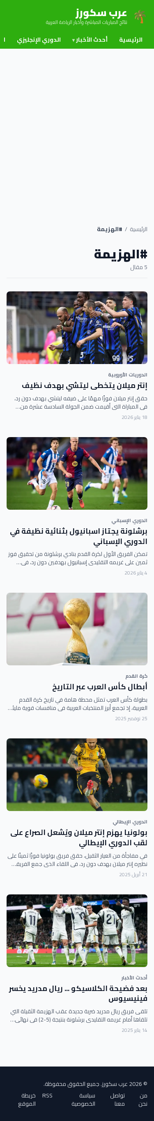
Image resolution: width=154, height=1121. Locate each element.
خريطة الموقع (27, 1099)
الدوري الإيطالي (130, 821)
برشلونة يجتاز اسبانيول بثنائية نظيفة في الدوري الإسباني (78, 536)
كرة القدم (136, 676)
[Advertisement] (77, 130)
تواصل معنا (117, 1099)
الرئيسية (131, 39)
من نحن (142, 1099)
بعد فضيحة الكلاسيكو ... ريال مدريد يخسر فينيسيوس (78, 993)
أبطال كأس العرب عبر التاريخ (99, 686)
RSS (47, 1096)
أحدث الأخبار (90, 39)
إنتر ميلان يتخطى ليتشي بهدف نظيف (84, 385)
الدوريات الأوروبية (127, 374)
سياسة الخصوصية (83, 1099)
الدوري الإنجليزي (39, 39)
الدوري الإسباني (129, 520)
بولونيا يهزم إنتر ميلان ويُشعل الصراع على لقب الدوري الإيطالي (78, 837)
